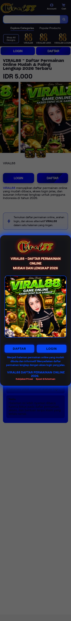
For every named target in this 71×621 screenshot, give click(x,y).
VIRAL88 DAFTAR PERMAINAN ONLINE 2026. (36, 374)
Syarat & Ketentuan (45, 379)
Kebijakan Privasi (24, 379)
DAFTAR (19, 348)
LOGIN (51, 348)
